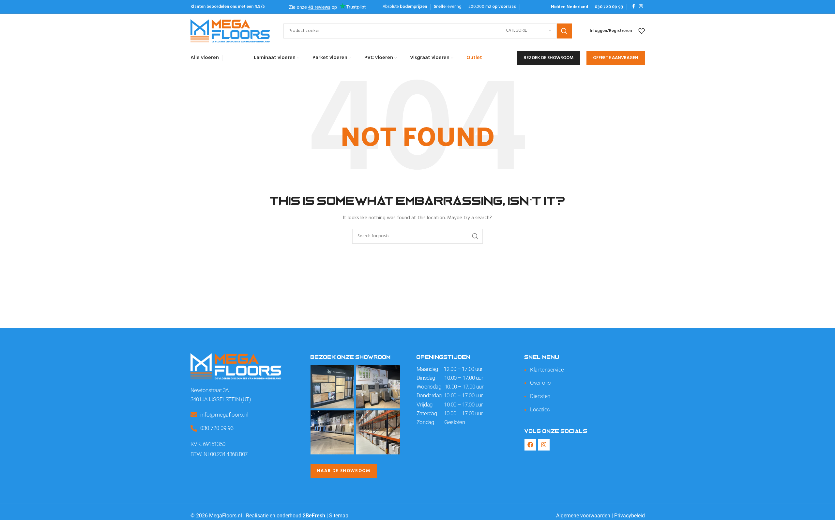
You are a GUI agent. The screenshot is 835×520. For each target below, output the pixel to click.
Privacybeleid (629, 515)
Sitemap (338, 515)
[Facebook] (530, 445)
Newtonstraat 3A (209, 390)
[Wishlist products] (641, 31)
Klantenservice (547, 369)
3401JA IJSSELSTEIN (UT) (220, 399)
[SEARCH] (564, 30)
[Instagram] (544, 445)
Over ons (540, 382)
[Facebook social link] (633, 6)
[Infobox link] (569, 6)
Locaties (540, 409)
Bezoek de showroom (548, 58)
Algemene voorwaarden (583, 515)
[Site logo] (230, 31)
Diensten (540, 396)
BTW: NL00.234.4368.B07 (219, 454)
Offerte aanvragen (615, 58)
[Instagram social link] (641, 6)
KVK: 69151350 (207, 444)
